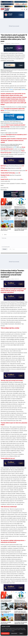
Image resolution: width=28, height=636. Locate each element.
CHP (15, 147)
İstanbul (23, 89)
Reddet (21, 633)
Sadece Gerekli (14, 633)
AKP (5, 110)
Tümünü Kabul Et (5, 633)
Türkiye (11, 89)
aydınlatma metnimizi (7, 630)
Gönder (4, 249)
